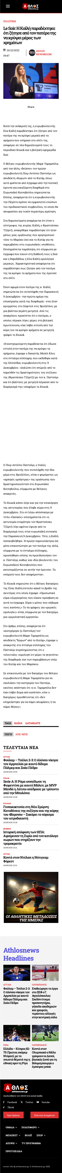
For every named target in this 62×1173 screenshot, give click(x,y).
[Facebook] (8, 114)
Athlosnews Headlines (21, 954)
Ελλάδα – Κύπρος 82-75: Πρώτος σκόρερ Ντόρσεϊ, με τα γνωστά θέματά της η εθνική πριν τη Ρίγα (16, 1056)
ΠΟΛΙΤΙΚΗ (9, 21)
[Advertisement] (31, 425)
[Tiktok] (3, 1107)
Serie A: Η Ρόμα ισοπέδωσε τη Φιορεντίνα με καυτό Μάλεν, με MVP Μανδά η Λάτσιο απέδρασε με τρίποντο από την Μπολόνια (31, 787)
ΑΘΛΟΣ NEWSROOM (44, 52)
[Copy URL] (46, 114)
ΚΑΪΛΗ (18, 723)
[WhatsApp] (23, 114)
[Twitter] (21, 1102)
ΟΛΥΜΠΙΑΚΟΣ (39, 984)
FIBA (6, 1044)
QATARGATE (32, 723)
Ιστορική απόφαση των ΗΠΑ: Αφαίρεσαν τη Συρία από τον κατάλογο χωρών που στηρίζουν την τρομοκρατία (30, 838)
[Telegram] (38, 114)
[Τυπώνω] (54, 114)
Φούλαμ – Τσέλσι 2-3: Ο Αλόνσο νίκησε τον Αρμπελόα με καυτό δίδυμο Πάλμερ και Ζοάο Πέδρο (30, 764)
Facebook (12, 1102)
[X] (16, 114)
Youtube (45, 1102)
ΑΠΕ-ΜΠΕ (21, 734)
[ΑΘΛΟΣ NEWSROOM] (32, 52)
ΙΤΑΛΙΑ (6, 778)
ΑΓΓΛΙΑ (6, 757)
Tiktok (10, 1107)
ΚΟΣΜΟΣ (7, 829)
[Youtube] (38, 1102)
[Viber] (31, 114)
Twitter (29, 1102)
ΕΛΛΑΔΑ (7, 803)
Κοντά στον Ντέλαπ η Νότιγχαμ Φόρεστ (25, 859)
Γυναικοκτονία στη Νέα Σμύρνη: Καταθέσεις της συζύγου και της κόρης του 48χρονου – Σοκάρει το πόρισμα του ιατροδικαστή (31, 812)
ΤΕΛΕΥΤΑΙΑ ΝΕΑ (21, 747)
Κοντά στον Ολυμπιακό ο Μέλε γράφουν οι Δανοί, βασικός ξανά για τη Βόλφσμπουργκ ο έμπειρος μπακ (44, 1058)
